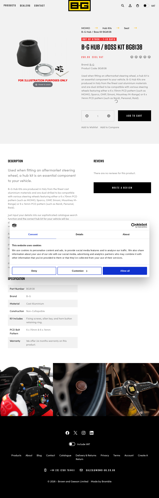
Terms (116, 455)
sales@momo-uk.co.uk (100, 470)
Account (129, 455)
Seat (126, 28)
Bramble (106, 481)
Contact (51, 455)
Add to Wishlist (89, 127)
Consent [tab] (33, 234)
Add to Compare (109, 127)
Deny (34, 270)
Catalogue (65, 455)
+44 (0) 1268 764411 (62, 470)
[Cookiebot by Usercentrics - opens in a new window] (133, 225)
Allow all (125, 270)
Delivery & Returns (86, 455)
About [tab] (126, 234)
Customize (78, 270)
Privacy (105, 455)
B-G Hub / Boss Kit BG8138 (96, 31)
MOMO (85, 28)
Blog (39, 455)
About (29, 455)
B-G (92, 64)
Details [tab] (79, 234)
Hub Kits (107, 28)
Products (16, 455)
